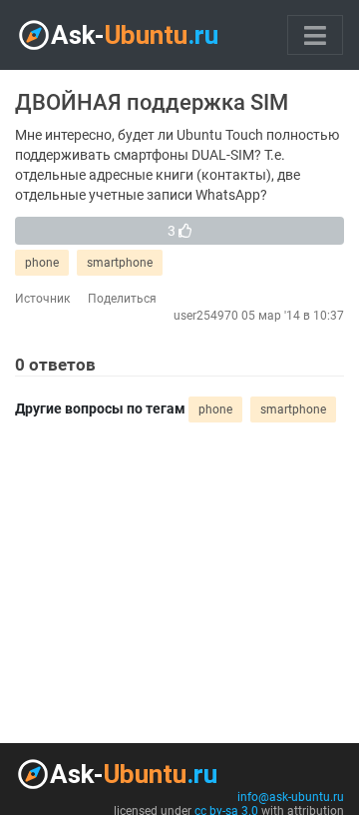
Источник (42, 299)
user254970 (206, 316)
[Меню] (315, 35)
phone (42, 263)
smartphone (120, 263)
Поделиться (122, 299)
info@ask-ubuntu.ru (290, 797)
